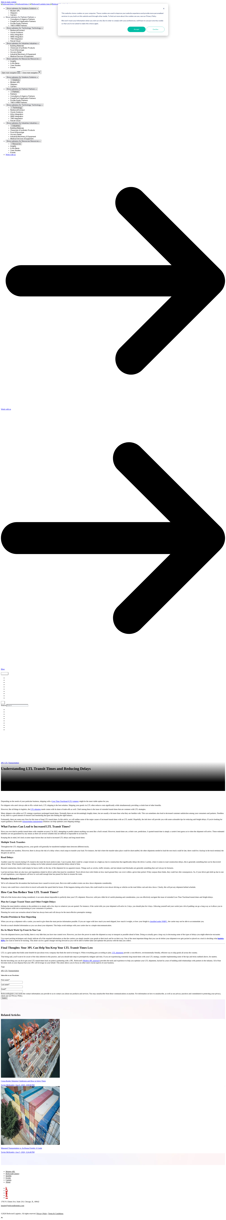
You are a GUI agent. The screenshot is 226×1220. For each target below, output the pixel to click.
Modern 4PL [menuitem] (10, 1172)
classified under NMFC (158, 921)
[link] (35, 4)
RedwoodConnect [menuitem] (12, 1174)
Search (3, 705)
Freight (8, 680)
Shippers (9, 682)
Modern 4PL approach (91, 961)
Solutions (16, 80)
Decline (155, 29)
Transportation (13, 763)
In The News (10, 698)
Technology (17, 108)
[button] (2, 1218)
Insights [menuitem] (8, 1176)
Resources (16, 144)
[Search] (3, 702)
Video (8, 685)
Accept (136, 29)
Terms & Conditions (55, 1214)
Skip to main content (8, 2)
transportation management (32, 821)
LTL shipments (117, 953)
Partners (15, 92)
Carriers (8, 694)
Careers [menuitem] (8, 1180)
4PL (2, 763)
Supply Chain (10, 678)
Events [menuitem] (8, 1178)
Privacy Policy (41, 1214)
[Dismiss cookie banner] (164, 8)
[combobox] (17, 705)
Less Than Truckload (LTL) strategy (65, 801)
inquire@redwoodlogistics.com (12, 1206)
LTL (6, 763)
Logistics (9, 687)
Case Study (10, 689)
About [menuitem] (8, 1182)
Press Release (10, 696)
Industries (16, 126)
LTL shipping (36, 809)
